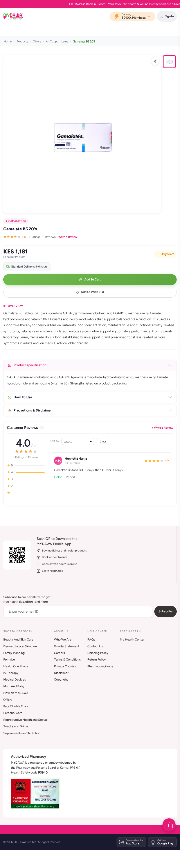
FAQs (91, 639)
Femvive (9, 659)
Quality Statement (66, 646)
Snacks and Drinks (16, 726)
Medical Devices (14, 679)
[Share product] (155, 61)
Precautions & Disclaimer (33, 410)
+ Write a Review (162, 427)
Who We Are (63, 639)
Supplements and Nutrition (21, 733)
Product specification (30, 365)
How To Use (23, 397)
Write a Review (67, 236)
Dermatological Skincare (20, 646)
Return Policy (96, 659)
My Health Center (132, 639)
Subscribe (165, 611)
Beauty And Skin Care (18, 639)
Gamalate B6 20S (84, 41)
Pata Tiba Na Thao (15, 706)
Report (70, 477)
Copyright (61, 679)
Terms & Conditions (67, 659)
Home (8, 41)
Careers (59, 653)
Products (22, 41)
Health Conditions (15, 666)
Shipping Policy (97, 653)
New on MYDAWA (16, 693)
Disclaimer (61, 673)
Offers (37, 41)
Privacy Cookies (65, 666)
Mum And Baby (13, 686)
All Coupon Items (57, 41)
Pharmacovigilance (100, 666)
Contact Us (95, 646)
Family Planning (14, 653)
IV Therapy (10, 673)
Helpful (59, 477)
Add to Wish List (92, 292)
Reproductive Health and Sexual (25, 720)
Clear (103, 441)
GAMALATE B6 (17, 221)
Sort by (54, 440)
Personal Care (12, 713)
